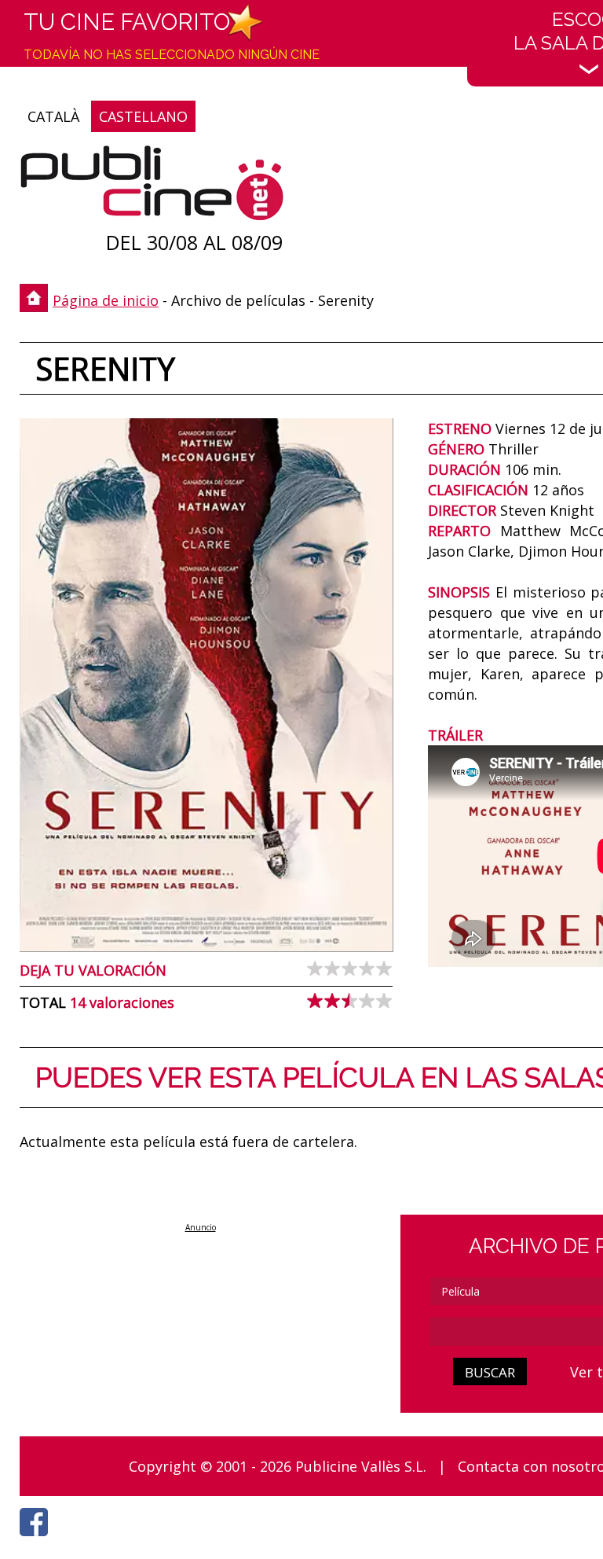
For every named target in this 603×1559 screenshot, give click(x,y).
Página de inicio (106, 300)
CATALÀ (53, 116)
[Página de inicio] (152, 186)
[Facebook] (38, 1540)
